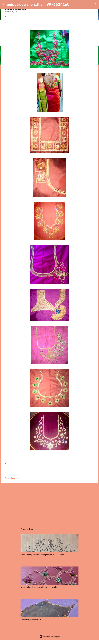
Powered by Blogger (51, 636)
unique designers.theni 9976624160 (38, 4)
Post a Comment (12, 478)
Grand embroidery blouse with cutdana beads (39, 587)
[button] (6, 16)
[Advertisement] (49, 503)
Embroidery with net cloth (31, 620)
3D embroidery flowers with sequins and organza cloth (42, 555)
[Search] (95, 4)
